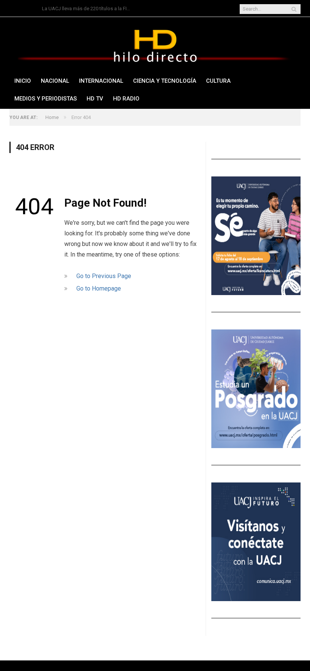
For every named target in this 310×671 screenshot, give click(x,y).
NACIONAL (55, 80)
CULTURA (218, 80)
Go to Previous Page (103, 276)
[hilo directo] (155, 44)
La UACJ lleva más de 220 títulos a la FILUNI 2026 (87, 8)
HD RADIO (126, 98)
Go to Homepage (98, 288)
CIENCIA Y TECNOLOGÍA (164, 80)
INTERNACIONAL (101, 80)
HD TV (95, 98)
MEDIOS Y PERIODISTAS (45, 98)
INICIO (22, 80)
